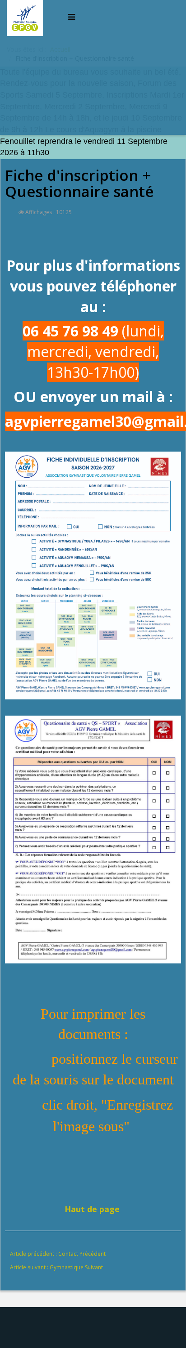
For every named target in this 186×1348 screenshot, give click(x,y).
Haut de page (92, 1209)
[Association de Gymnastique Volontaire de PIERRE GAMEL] (27, 17)
